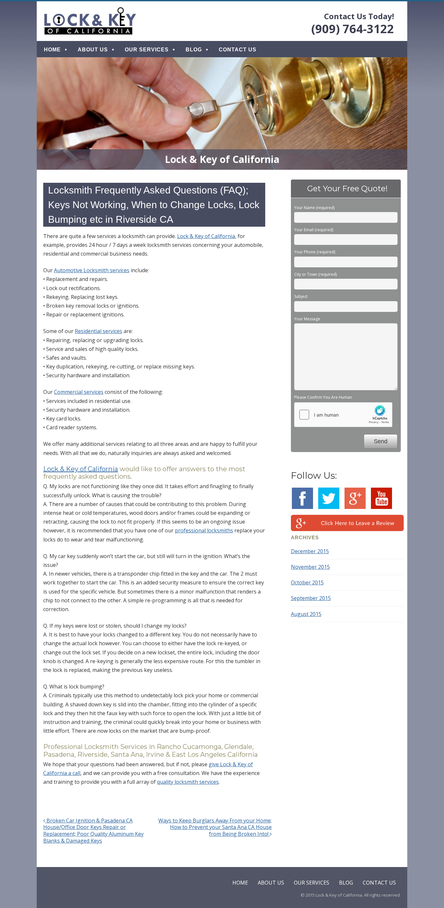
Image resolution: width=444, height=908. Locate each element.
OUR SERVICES (147, 49)
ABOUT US (93, 49)
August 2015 (306, 614)
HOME (52, 49)
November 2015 (310, 566)
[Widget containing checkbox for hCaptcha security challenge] (343, 414)
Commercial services (78, 391)
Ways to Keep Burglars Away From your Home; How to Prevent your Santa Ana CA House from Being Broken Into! (215, 827)
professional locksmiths (204, 530)
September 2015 (311, 598)
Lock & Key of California (206, 236)
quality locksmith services (188, 781)
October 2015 (307, 582)
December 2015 (310, 551)
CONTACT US (237, 49)
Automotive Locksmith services (91, 270)
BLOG (194, 49)
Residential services (98, 331)
